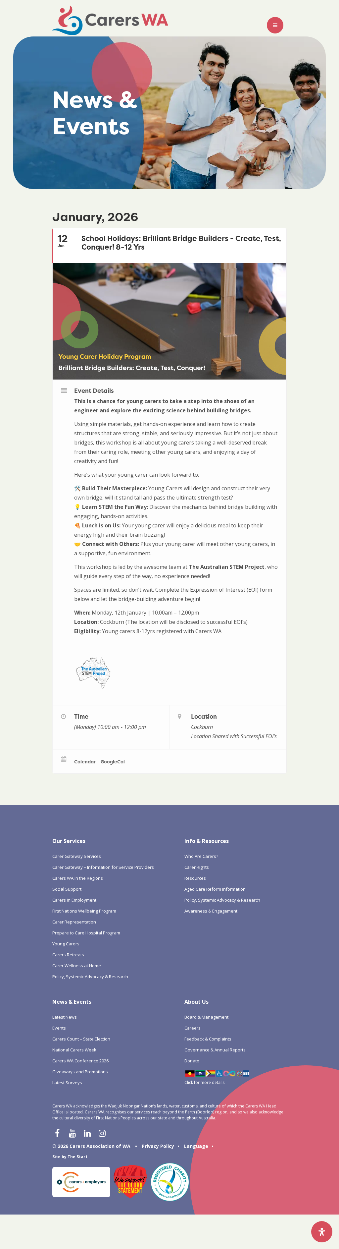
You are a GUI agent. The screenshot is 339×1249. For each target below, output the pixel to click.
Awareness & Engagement (210, 911)
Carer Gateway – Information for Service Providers (103, 867)
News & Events (71, 1001)
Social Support (66, 889)
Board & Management (206, 1017)
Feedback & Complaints (207, 1039)
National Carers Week (74, 1050)
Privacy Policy (158, 1146)
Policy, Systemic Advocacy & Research (90, 977)
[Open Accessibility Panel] (321, 1231)
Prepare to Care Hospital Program (86, 933)
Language (196, 1146)
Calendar (85, 761)
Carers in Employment (74, 900)
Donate (191, 1061)
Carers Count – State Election (81, 1039)
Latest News (64, 1017)
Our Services (68, 841)
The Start (77, 1157)
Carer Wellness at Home (76, 966)
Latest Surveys (67, 1083)
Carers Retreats (68, 955)
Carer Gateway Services (76, 856)
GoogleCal (113, 761)
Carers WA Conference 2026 (80, 1061)
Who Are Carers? (201, 856)
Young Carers (65, 944)
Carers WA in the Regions (77, 878)
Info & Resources (206, 841)
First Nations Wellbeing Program (84, 911)
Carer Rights (196, 867)
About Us (196, 1001)
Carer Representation (74, 922)
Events (59, 1028)
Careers (192, 1028)
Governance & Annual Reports (215, 1050)
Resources (195, 878)
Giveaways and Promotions (80, 1072)
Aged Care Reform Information (215, 889)
